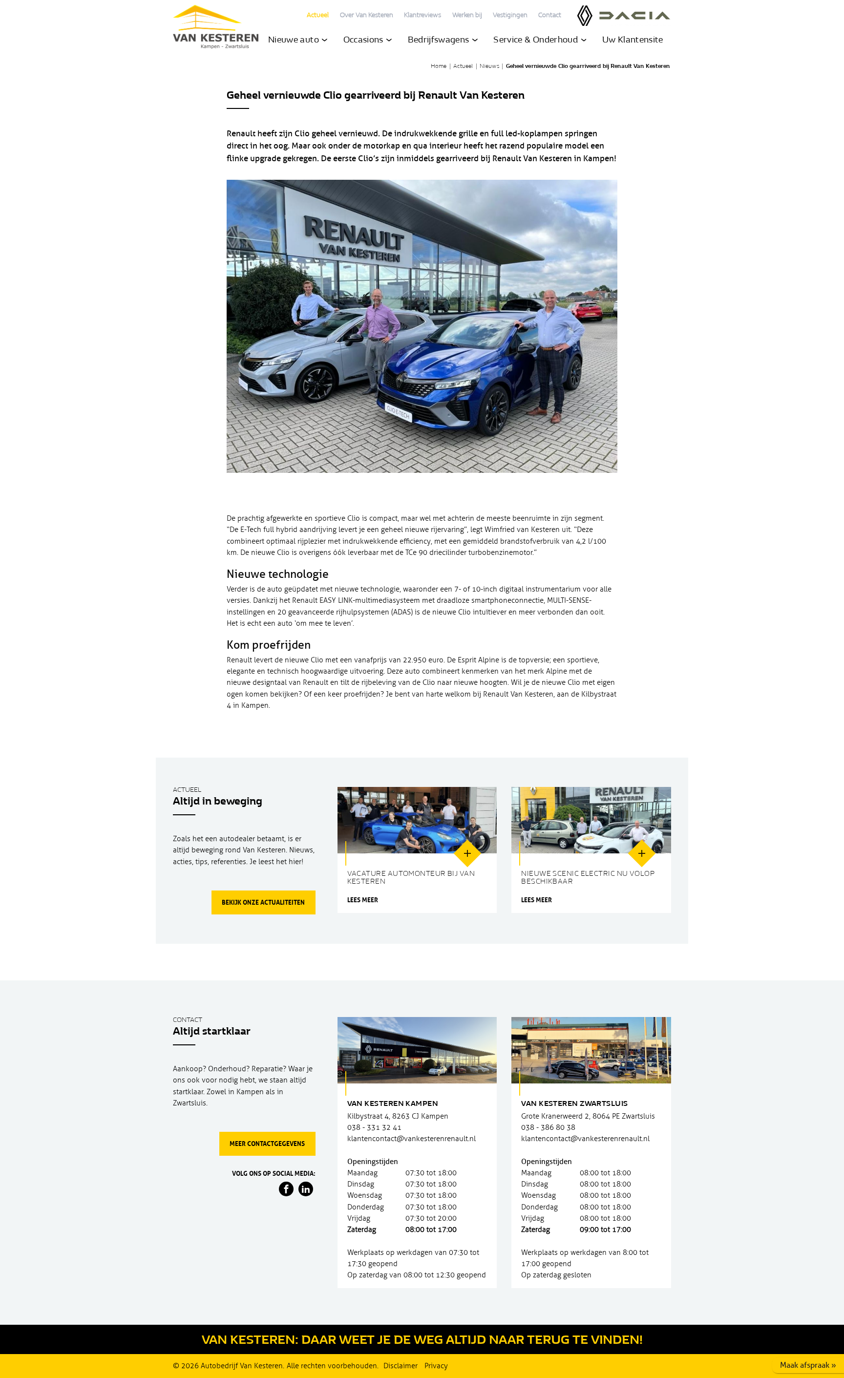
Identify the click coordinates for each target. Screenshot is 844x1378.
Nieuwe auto (294, 40)
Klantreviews (422, 15)
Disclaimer (400, 1365)
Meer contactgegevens (267, 1143)
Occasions (364, 40)
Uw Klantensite (632, 40)
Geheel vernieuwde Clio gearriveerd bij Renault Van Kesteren (588, 66)
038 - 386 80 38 (548, 1127)
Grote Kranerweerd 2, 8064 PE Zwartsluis (588, 1116)
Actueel (318, 15)
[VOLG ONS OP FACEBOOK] (286, 1189)
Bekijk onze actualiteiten (263, 902)
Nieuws (489, 66)
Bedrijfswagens (439, 40)
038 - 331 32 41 (374, 1127)
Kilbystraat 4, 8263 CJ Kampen (397, 1116)
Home (438, 66)
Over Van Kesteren (366, 15)
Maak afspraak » (808, 1365)
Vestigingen (510, 15)
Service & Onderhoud (536, 40)
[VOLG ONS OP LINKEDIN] (306, 1189)
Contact (549, 15)
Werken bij (467, 15)
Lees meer (362, 900)
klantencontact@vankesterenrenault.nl (411, 1138)
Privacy (436, 1365)
